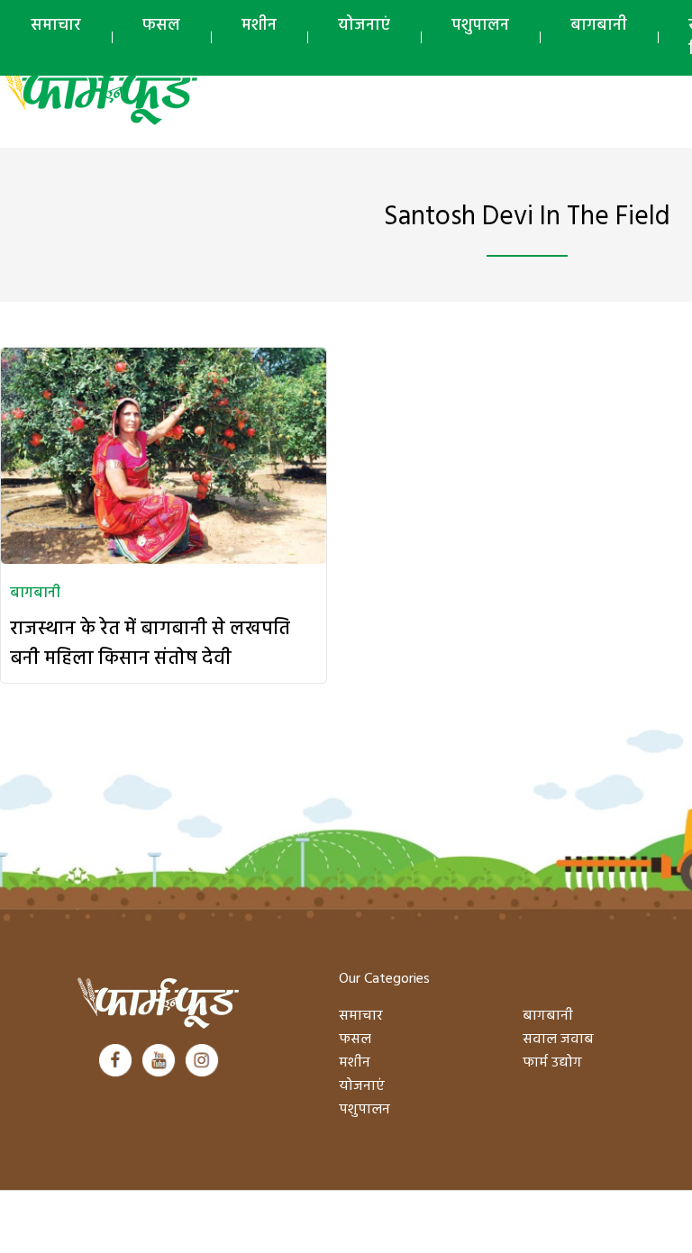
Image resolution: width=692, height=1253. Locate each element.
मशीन (259, 26)
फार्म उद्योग (552, 1063)
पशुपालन (480, 26)
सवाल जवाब (558, 1039)
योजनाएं (364, 26)
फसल (161, 26)
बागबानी (598, 26)
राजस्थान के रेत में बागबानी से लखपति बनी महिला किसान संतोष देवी (150, 644)
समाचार (56, 26)
